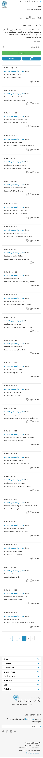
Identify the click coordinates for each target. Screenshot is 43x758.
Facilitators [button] (9, 676)
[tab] (21, 659)
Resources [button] (9, 680)
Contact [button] (7, 685)
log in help (29, 719)
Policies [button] (7, 689)
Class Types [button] (9, 672)
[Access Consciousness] (4, 4)
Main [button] (6, 659)
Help (26, 1)
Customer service (33, 753)
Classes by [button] (9, 667)
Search (21, 53)
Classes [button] (7, 663)
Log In (21, 1)
